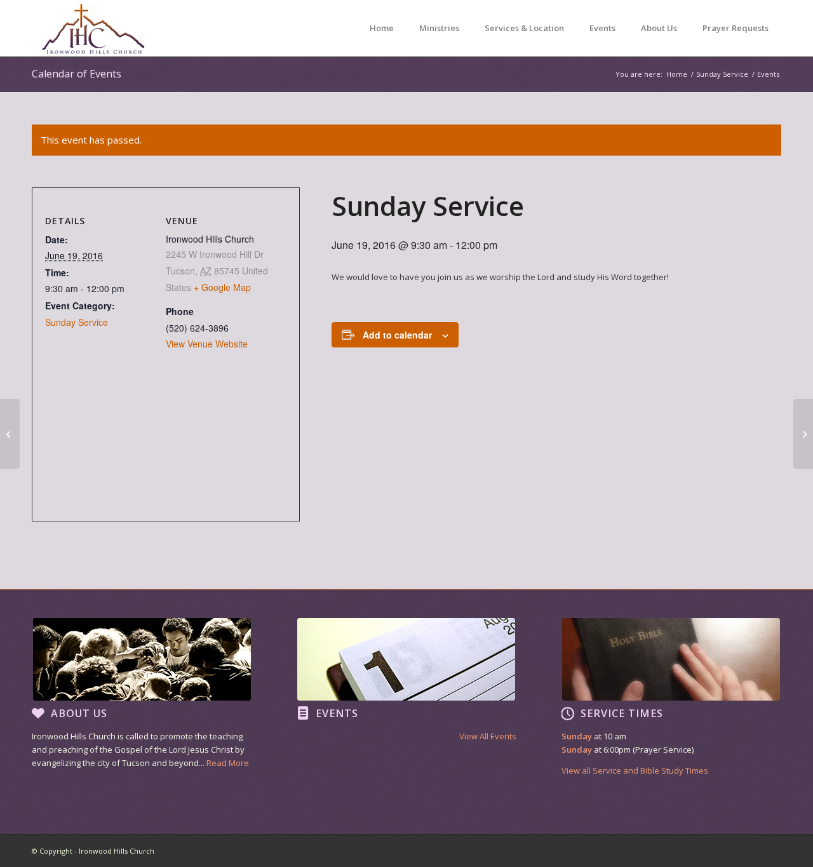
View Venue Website (207, 343)
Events (337, 713)
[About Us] (38, 713)
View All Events (487, 736)
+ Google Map (222, 287)
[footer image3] (671, 659)
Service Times (622, 713)
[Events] (302, 713)
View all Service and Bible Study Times (634, 770)
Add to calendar (397, 334)
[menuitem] (381, 28)
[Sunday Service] (10, 434)
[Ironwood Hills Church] (93, 28)
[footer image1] (142, 659)
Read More (227, 763)
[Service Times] (567, 713)
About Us (79, 713)
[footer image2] (406, 659)
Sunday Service (76, 322)
